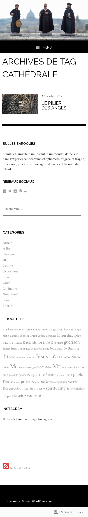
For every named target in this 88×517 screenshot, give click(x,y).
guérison (72, 342)
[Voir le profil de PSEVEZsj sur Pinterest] (20, 191)
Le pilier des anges (54, 105)
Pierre (8, 381)
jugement (20, 357)
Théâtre (8, 305)
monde (22, 367)
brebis (6, 335)
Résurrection (13, 388)
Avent (60, 329)
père (43, 381)
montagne (31, 367)
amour (45, 329)
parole (39, 374)
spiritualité (56, 388)
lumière (66, 357)
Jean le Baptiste (68, 348)
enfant (17, 342)
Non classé (10, 294)
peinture (61, 375)
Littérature (10, 288)
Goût (6, 282)
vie (14, 395)
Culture (8, 265)
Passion (51, 374)
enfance (7, 342)
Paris (29, 375)
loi (58, 357)
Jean (53, 348)
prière (25, 381)
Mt (56, 365)
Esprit (27, 342)
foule (46, 342)
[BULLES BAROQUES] (44, 39)
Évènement (10, 254)
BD (5, 259)
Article (7, 242)
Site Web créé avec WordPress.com (29, 501)
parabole (13, 375)
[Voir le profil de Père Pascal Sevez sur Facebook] (4, 191)
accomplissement (24, 329)
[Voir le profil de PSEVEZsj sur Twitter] (10, 191)
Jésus (42, 356)
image (45, 348)
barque (77, 329)
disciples (74, 335)
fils (34, 342)
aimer (38, 329)
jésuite (30, 357)
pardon (22, 375)
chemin (24, 335)
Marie (76, 356)
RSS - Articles (20, 468)
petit (69, 375)
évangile (32, 395)
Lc (52, 355)
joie (12, 356)
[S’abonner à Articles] (6, 468)
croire (41, 335)
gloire (60, 342)
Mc (14, 366)
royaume (72, 382)
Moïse (48, 367)
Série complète (76, 388)
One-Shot (78, 367)
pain (5, 374)
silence (41, 388)
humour (16, 348)
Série (6, 300)
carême (14, 336)
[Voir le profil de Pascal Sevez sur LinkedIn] (26, 191)
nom (69, 367)
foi (39, 342)
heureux (6, 348)
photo (78, 374)
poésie (17, 381)
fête (53, 342)
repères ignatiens (58, 381)
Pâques (35, 381)
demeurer (51, 335)
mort (40, 366)
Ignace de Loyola (32, 348)
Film (6, 277)
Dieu (61, 335)
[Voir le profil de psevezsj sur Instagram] (15, 191)
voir (20, 395)
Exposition (10, 271)
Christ (33, 336)
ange (53, 329)
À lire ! (8, 248)
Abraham (8, 329)
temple (7, 396)
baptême (68, 329)
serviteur (30, 388)
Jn (5, 356)
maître (6, 367)
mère (63, 367)
